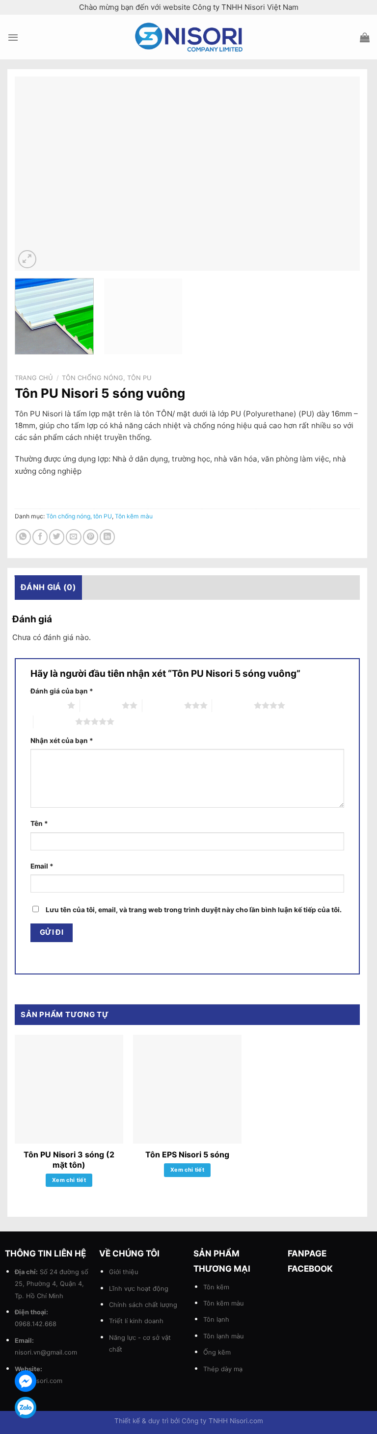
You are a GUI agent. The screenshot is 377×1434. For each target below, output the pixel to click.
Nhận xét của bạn (61, 740)
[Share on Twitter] (56, 536)
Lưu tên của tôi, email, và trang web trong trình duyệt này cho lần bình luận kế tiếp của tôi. (194, 910)
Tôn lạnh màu (223, 1336)
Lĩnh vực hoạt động (138, 1288)
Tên (39, 823)
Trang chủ (34, 378)
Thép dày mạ (222, 1369)
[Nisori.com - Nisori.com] (188, 37)
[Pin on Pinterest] (90, 536)
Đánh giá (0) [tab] (48, 587)
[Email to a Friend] (73, 536)
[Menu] (13, 37)
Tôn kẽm (216, 1287)
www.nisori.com (38, 1380)
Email (42, 866)
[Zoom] (27, 259)
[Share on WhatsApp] (23, 536)
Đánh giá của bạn (61, 691)
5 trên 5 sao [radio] (54, 721)
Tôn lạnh (216, 1319)
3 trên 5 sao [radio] (163, 705)
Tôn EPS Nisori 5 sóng (187, 1154)
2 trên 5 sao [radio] (101, 705)
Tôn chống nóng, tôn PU (107, 378)
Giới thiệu (123, 1272)
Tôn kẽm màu (134, 516)
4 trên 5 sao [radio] (233, 705)
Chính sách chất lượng (143, 1304)
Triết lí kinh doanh (136, 1321)
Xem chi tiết (69, 1180)
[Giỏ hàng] (365, 37)
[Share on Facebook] (40, 536)
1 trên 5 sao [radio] (46, 705)
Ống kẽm (217, 1352)
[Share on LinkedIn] (107, 536)
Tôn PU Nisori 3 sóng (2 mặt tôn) (69, 1160)
